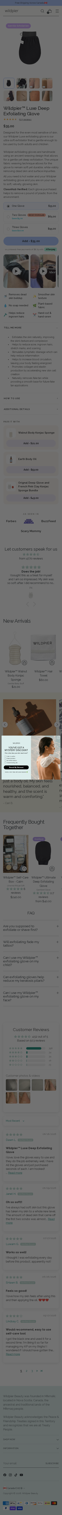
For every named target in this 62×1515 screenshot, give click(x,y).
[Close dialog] (58, 737)
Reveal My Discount (16, 767)
